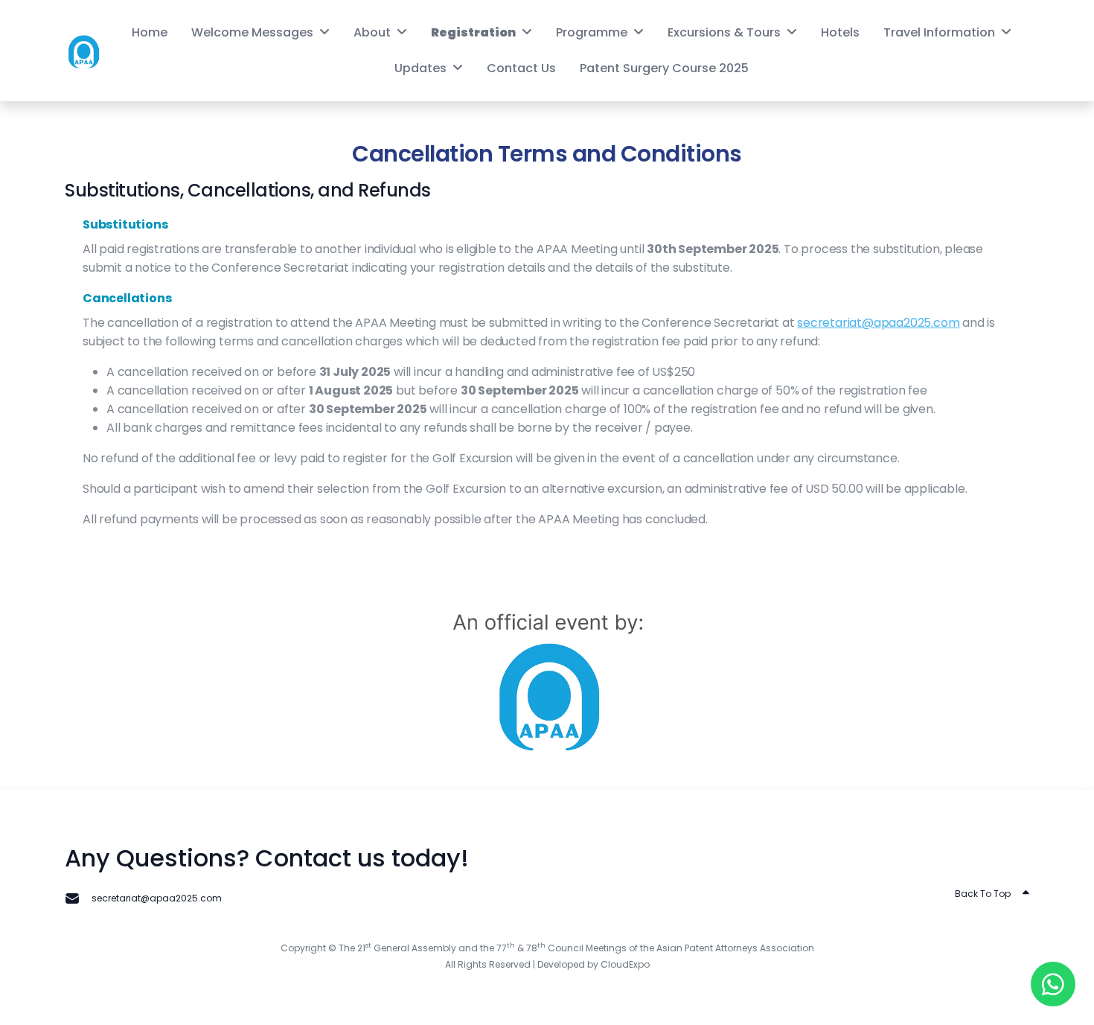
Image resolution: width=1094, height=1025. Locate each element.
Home (149, 32)
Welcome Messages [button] (252, 32)
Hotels (840, 32)
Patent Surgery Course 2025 (664, 68)
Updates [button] (420, 68)
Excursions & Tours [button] (724, 32)
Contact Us (521, 68)
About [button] (372, 32)
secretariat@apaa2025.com (878, 322)
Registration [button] (473, 32)
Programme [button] (591, 32)
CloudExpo (625, 964)
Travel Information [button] (939, 32)
